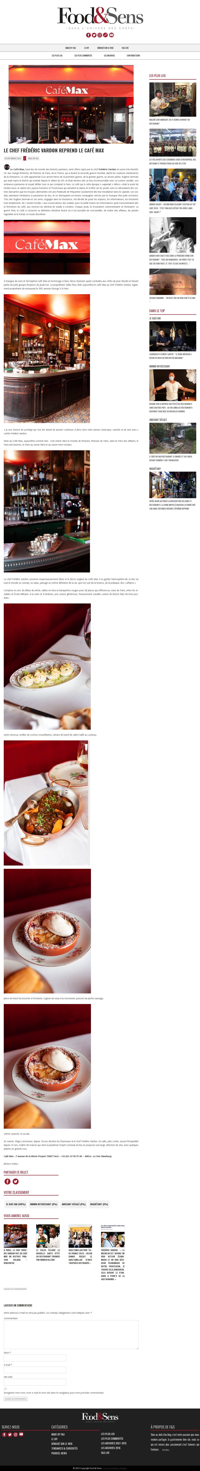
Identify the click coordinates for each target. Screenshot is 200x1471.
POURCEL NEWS (59, 1453)
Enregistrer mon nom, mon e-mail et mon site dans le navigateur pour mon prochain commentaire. (54, 1392)
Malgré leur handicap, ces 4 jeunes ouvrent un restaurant (169, 121)
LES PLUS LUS (57, 55)
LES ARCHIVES (109, 55)
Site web (8, 1376)
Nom (7, 1352)
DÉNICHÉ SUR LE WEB (105, 47)
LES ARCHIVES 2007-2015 (113, 1443)
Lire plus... (166, 1449)
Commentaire (11, 1318)
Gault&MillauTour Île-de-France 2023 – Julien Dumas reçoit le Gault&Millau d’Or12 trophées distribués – (80, 1257)
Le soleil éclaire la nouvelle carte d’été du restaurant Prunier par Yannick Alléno (48, 1255)
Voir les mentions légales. (115, 1468)
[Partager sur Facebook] (7, 1184)
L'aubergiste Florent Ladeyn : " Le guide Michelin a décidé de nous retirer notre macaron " (170, 356)
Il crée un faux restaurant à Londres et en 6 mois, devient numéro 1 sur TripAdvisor (170, 458)
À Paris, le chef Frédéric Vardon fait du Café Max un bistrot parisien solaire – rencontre (15, 1257)
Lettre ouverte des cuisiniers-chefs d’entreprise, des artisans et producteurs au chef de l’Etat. (172, 161)
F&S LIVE (125, 47)
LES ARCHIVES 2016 (110, 1448)
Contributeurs (133, 55)
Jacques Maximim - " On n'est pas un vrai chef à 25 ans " (172, 299)
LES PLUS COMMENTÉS (83, 55)
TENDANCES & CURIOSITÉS (64, 1448)
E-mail (8, 1364)
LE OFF (86, 47)
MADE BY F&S (70, 47)
